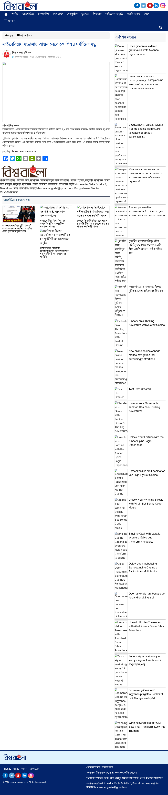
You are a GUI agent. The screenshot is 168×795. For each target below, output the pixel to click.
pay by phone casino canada (19, 151)
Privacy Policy (10, 769)
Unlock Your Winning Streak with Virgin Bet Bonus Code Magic (146, 504)
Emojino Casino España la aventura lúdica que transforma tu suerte (144, 538)
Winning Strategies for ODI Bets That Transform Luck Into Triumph (147, 727)
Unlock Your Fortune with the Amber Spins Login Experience (146, 441)
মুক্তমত (85, 14)
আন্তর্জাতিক (28, 14)
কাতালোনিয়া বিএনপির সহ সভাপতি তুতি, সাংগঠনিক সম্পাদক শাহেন (52, 223)
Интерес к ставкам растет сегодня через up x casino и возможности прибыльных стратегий (145, 175)
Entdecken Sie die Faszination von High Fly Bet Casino (147, 473)
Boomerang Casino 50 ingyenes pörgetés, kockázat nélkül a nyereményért (146, 694)
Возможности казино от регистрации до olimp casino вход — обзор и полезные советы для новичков (146, 82)
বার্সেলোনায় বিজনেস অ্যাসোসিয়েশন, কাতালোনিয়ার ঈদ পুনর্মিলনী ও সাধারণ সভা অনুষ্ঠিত (54, 252)
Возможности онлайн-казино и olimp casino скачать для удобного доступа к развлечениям (146, 131)
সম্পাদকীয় (43, 14)
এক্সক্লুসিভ (72, 14)
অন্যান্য (11, 21)
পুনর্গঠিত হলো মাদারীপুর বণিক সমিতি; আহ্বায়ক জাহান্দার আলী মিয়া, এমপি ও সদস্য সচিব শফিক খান (145, 247)
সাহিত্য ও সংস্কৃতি (114, 14)
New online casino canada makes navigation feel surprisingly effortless (144, 355)
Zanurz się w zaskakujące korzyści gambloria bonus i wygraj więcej (145, 660)
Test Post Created (140, 389)
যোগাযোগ (34, 769)
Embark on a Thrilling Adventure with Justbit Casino (147, 323)
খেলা (146, 14)
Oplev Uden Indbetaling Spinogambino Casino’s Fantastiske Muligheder (143, 568)
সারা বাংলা (58, 14)
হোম (10, 35)
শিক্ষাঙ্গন (97, 14)
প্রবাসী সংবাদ (133, 14)
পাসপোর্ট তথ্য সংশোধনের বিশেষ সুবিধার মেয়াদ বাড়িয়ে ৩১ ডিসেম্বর (146, 289)
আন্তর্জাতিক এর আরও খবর (16, 200)
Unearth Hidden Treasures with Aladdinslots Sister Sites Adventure (146, 626)
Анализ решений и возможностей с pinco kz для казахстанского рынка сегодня (147, 211)
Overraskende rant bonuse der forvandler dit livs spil (147, 595)
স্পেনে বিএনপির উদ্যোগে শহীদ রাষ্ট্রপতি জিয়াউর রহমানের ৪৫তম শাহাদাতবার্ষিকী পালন (93, 223)
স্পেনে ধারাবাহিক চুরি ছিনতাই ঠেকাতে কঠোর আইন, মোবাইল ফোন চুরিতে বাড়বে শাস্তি (17, 228)
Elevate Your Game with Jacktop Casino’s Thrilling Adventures (144, 407)
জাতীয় (15, 14)
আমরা (24, 769)
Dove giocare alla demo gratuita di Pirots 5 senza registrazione (144, 50)
